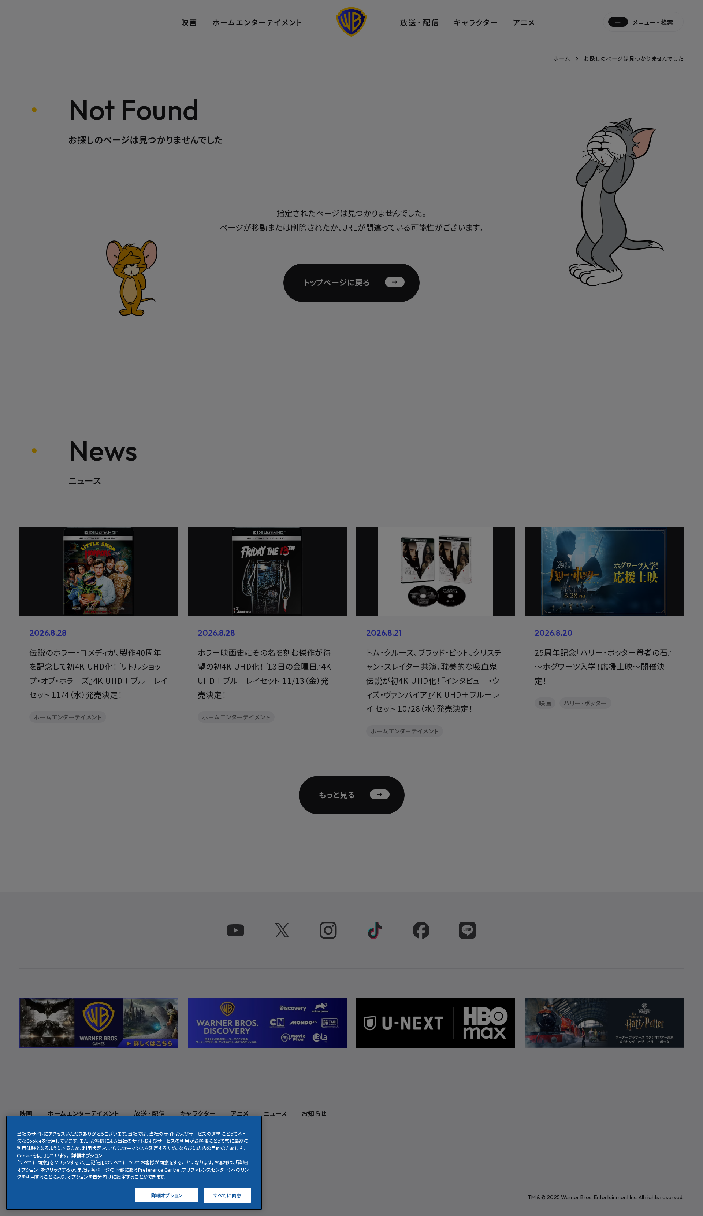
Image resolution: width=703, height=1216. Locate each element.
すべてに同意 (227, 1194)
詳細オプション (166, 1194)
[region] (134, 1163)
